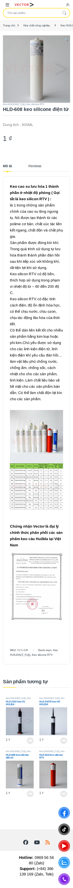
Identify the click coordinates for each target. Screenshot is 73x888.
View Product (29, 740)
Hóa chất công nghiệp (36, 25)
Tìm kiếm (64, 12)
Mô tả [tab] (7, 166)
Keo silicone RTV (35, 104)
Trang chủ (9, 25)
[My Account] (68, 4)
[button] (66, 39)
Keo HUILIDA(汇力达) (14, 104)
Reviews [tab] (34, 166)
